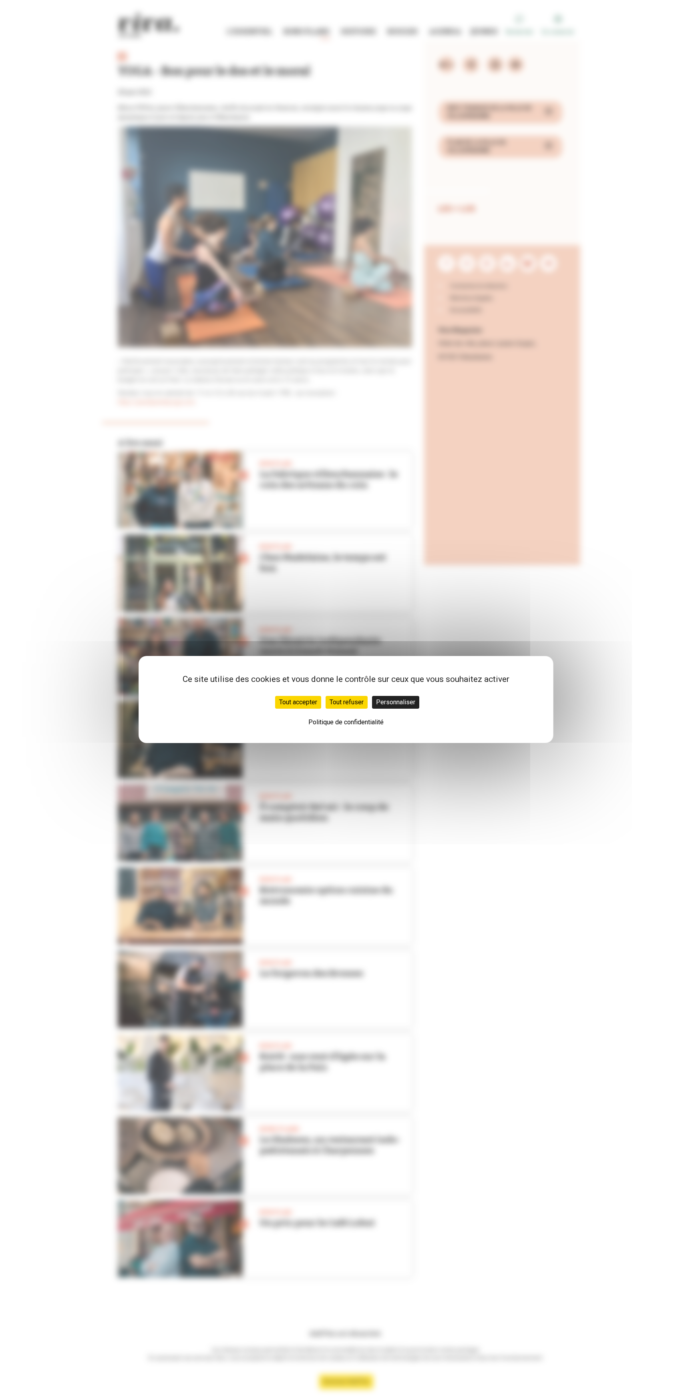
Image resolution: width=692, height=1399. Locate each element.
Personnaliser (395, 702)
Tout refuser (347, 702)
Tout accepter (298, 702)
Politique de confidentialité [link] (346, 722)
